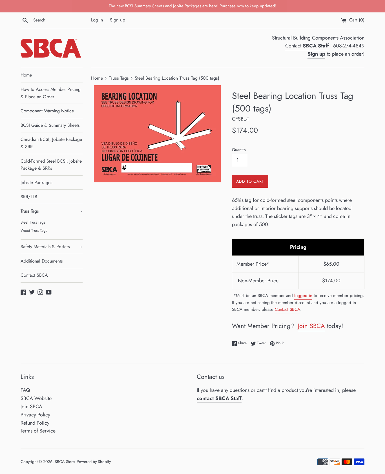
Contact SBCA (34, 275)
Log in (97, 20)
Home (26, 75)
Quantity (239, 149)
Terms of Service (38, 430)
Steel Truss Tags (33, 222)
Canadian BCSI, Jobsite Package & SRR (51, 143)
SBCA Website (36, 398)
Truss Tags (51, 211)
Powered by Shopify (94, 461)
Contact (307, 45)
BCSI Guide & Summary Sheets (50, 125)
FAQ (25, 390)
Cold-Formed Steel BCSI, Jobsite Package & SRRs (51, 165)
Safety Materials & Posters (52, 246)
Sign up (117, 20)
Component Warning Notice (47, 111)
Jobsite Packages (36, 182)
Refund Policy (35, 423)
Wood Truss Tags (34, 230)
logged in (303, 295)
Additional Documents (42, 261)
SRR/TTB (29, 196)
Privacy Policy (35, 414)
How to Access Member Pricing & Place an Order (51, 93)
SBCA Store (64, 461)
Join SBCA (311, 325)
